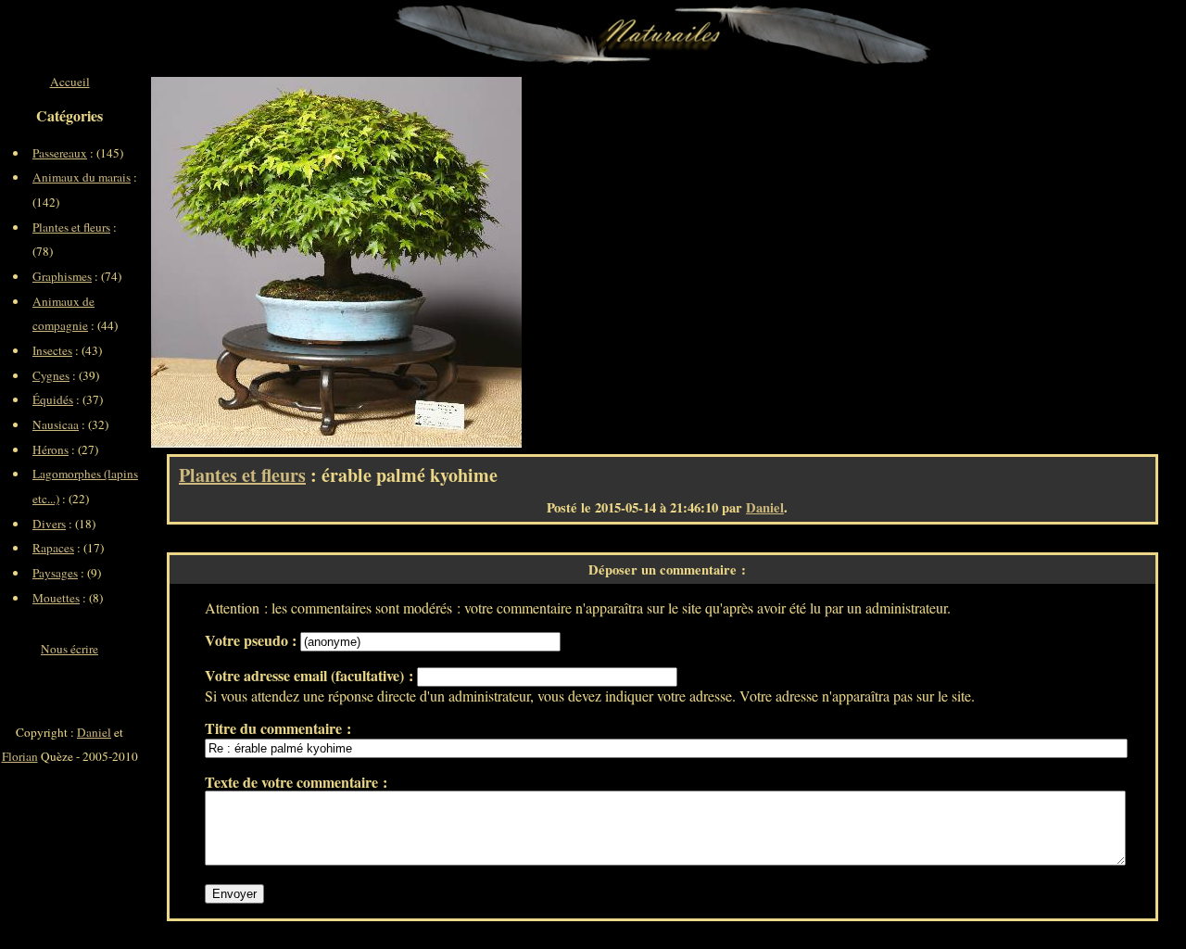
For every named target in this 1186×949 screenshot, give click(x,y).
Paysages (55, 572)
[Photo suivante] (429, 262)
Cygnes (50, 375)
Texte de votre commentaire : (296, 781)
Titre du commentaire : (278, 728)
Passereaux (59, 153)
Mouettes (56, 597)
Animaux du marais (81, 177)
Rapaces (53, 547)
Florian (20, 756)
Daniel (765, 507)
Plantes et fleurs (242, 475)
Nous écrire (69, 648)
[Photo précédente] (243, 262)
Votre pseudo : (252, 640)
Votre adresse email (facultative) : (311, 675)
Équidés (52, 399)
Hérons (50, 449)
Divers (49, 523)
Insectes (52, 350)
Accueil (70, 81)
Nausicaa (55, 424)
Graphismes (62, 276)
